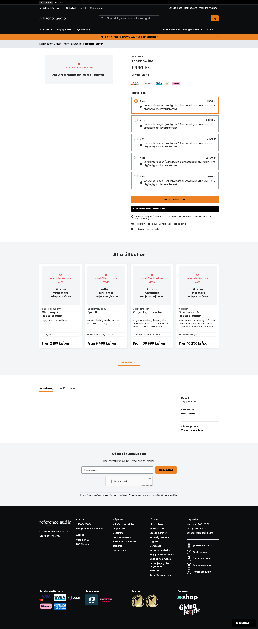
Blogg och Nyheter (193, 29)
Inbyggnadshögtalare (162, 554)
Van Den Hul (188, 413)
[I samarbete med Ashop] (187, 597)
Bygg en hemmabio (160, 558)
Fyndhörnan (83, 29)
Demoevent (190, 7)
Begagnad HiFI (65, 29)
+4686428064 (84, 524)
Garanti (117, 545)
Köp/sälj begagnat (160, 537)
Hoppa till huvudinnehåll (128, 3)
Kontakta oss (175, 7)
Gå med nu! (166, 470)
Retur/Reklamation (160, 575)
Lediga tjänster (158, 532)
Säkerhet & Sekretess (124, 541)
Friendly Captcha (146, 485)
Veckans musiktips (209, 7)
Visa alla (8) (129, 362)
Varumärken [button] (170, 29)
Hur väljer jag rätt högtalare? (159, 565)
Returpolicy (119, 550)
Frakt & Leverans (122, 537)
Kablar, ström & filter (50, 43)
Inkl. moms (46, 2)
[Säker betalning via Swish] (74, 598)
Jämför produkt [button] (193, 429)
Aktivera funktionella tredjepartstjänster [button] (78, 74)
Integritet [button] (155, 570)
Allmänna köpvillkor (124, 524)
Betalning (118, 532)
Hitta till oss (156, 524)
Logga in (154, 541)
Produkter (44, 29)
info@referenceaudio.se (89, 528)
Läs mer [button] (210, 29)
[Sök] (102, 18)
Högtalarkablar (94, 43)
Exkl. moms (60, 2)
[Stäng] (217, 37)
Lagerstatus (120, 528)
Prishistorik (141, 75)
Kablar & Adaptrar (73, 43)
